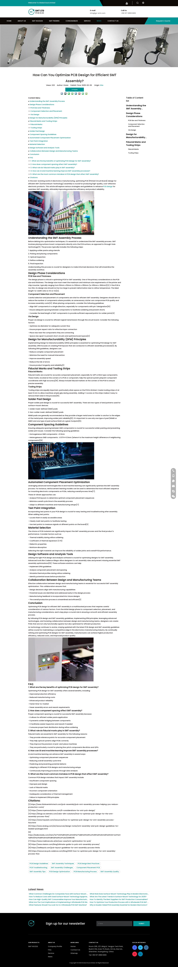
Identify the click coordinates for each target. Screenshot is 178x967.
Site (101, 85)
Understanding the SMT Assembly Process (47, 101)
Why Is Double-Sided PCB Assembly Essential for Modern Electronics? (118, 905)
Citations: (34, 177)
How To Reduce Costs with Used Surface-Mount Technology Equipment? (58, 896)
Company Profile (55, 946)
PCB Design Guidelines (39, 863)
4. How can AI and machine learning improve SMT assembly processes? (60, 171)
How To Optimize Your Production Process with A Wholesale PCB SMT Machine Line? (119, 902)
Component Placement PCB (88, 867)
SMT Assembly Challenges (62, 867)
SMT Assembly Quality (109, 871)
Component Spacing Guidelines (43, 134)
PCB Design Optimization (59, 871)
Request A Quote (163, 21)
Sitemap (74, 953)
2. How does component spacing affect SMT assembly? (53, 164)
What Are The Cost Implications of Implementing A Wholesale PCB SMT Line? (58, 902)
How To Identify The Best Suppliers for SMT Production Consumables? (119, 899)
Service (51, 953)
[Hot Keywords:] (137, 3)
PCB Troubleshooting (38, 867)
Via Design (34, 114)
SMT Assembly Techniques (63, 863)
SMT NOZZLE (33, 946)
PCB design (107, 186)
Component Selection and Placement (46, 111)
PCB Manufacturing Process (85, 871)
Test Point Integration (39, 141)
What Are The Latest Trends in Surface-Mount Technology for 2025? (118, 896)
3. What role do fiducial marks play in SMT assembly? (52, 167)
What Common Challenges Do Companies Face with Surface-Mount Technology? (58, 894)
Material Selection (37, 144)
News (50, 956)
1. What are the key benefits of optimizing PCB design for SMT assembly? (60, 161)
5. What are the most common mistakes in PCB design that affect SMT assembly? (64, 174)
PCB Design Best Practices (88, 863)
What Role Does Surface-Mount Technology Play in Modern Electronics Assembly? (119, 894)
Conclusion (34, 154)
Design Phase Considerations (42, 104)
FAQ (31, 157)
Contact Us (75, 950)
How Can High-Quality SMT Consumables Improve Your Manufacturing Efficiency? (58, 899)
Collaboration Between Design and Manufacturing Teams (54, 151)
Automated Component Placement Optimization (50, 138)
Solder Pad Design (37, 131)
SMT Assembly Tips (38, 871)
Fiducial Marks (36, 124)
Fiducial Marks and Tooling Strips (43, 121)
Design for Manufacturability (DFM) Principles (48, 118)
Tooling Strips (36, 128)
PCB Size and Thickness (40, 108)
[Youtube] (127, 3)
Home (73, 946)
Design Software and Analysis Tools (44, 148)
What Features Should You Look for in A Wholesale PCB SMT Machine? (58, 905)
